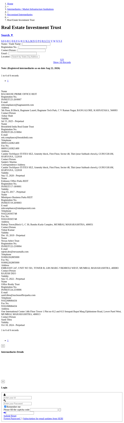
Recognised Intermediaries (20, 14)
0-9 (2, 41)
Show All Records (62, 62)
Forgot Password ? (12, 418)
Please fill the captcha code (16, 409)
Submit (7, 416)
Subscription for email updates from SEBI (43, 418)
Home (10, 3)
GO (62, 59)
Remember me (14, 406)
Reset (13, 416)
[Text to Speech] (5, 412)
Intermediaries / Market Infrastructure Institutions (30, 9)
